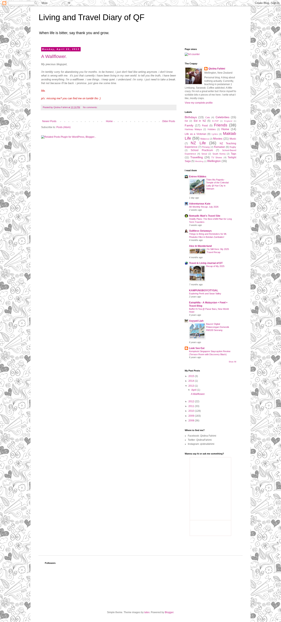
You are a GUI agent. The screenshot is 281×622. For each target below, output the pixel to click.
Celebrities (222, 117)
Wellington (214, 161)
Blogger (169, 612)
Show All (232, 362)
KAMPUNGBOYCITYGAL (203, 290)
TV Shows (216, 157)
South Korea (218, 154)
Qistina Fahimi (216, 68)
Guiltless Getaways (200, 230)
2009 (191, 415)
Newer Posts (49, 121)
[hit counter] (192, 54)
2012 (191, 401)
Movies (217, 138)
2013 (191, 385)
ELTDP (215, 121)
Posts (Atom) (63, 127)
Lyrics (215, 134)
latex (147, 612)
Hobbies (212, 129)
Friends (220, 125)
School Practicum (202, 150)
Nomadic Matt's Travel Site (204, 215)
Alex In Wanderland (200, 246)
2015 (191, 376)
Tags (233, 153)
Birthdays (191, 117)
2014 (191, 380)
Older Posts (168, 121)
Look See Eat (196, 348)
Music (233, 138)
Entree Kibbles (197, 176)
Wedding (199, 161)
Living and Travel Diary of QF (91, 17)
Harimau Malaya (193, 129)
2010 (191, 410)
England (228, 121)
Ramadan (219, 147)
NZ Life (198, 143)
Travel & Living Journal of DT (206, 263)
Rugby (233, 147)
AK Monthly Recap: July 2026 (203, 207)
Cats (207, 117)
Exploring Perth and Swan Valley (205, 293)
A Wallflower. (54, 56)
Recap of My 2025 (215, 266)
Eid (186, 121)
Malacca (204, 139)
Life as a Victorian (195, 134)
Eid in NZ (200, 120)
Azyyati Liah (196, 320)
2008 (191, 420)
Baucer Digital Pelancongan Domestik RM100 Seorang (217, 327)
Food (205, 125)
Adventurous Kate (199, 203)
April (194, 389)
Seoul (204, 154)
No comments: (90, 107)
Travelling (196, 157)
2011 (191, 406)
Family (189, 125)
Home (109, 121)
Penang (206, 147)
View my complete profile (199, 102)
